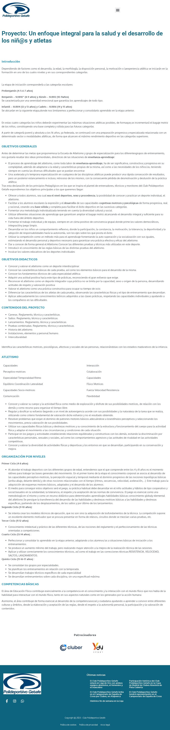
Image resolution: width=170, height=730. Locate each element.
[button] (117, 10)
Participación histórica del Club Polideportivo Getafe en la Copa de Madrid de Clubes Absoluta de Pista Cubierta (145, 684)
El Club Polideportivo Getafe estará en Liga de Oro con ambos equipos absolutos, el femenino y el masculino (106, 684)
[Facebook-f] (6, 701)
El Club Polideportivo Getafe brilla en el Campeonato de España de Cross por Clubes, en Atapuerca (107, 694)
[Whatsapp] (22, 701)
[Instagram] (14, 701)
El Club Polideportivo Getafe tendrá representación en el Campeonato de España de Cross (145, 694)
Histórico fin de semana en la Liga (106, 701)
